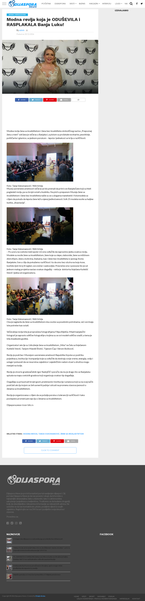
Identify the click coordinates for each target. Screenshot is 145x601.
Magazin (93, 3)
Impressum (124, 599)
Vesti (72, 3)
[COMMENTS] (78, 99)
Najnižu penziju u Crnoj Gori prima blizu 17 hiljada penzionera (36, 575)
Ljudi (117, 3)
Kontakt (136, 599)
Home (76, 596)
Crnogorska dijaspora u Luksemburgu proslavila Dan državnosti (38, 539)
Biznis (82, 3)
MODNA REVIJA (30, 434)
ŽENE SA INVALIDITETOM (72, 434)
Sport (92, 596)
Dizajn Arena (40, 596)
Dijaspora (60, 3)
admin (21, 30)
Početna (46, 3)
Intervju (106, 3)
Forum (111, 596)
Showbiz (101, 596)
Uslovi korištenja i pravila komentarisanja (97, 599)
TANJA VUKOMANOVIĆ (49, 434)
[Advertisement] (50, 117)
